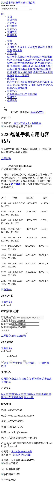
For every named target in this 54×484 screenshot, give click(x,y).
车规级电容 (29, 60)
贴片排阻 (48, 72)
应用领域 (12, 26)
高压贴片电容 (24, 56)
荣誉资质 (47, 378)
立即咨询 (6, 158)
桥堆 (15, 72)
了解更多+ (6, 302)
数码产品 (48, 85)
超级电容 (38, 72)
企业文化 (22, 47)
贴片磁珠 (39, 63)
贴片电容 (12, 56)
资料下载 (12, 32)
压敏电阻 (25, 66)
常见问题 (32, 94)
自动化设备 (37, 85)
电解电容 (46, 394)
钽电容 (10, 75)
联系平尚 (12, 35)
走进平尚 (12, 20)
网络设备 (45, 81)
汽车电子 (12, 81)
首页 (9, 16)
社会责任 (32, 47)
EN (2, 14)
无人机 (16, 85)
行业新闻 (12, 94)
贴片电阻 (40, 60)
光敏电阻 (15, 66)
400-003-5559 (37, 112)
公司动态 (22, 94)
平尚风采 (17, 50)
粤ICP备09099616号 (21, 451)
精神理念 (42, 47)
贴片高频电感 (27, 69)
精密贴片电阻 (39, 56)
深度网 (16, 454)
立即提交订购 (8, 335)
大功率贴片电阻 (25, 63)
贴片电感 (15, 69)
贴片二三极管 (22, 75)
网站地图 (26, 454)
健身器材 (22, 88)
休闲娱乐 (25, 85)
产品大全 (12, 23)
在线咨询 (21, 335)
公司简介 (12, 47)
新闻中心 (12, 29)
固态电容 (17, 60)
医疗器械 (22, 81)
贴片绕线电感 (25, 72)
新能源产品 (34, 81)
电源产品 (12, 88)
